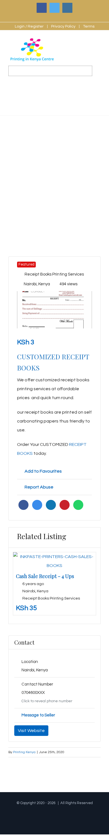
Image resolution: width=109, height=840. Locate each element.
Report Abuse (39, 487)
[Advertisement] (54, 173)
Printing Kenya (24, 752)
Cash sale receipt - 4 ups (45, 576)
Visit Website (31, 730)
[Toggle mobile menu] (98, 48)
